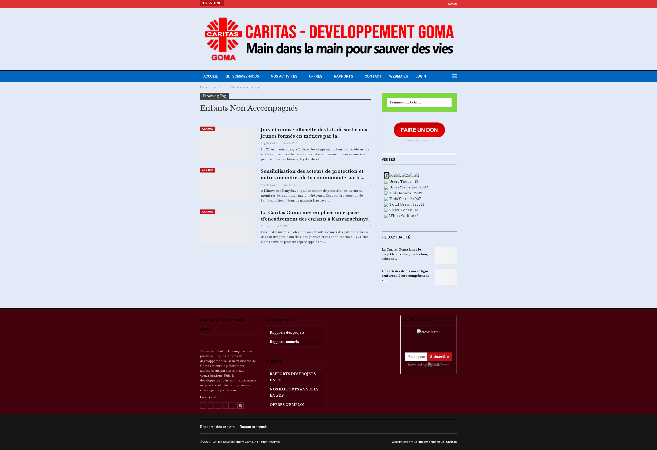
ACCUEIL (210, 76)
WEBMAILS (398, 76)
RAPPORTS (343, 76)
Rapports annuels (284, 342)
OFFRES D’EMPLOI (287, 405)
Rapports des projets (287, 332)
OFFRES (315, 76)
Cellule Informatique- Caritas (435, 442)
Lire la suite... (210, 397)
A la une (207, 128)
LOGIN (421, 76)
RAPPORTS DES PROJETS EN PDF (293, 377)
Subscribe (439, 357)
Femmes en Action (405, 102)
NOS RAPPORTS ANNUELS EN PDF (294, 392)
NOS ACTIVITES (284, 76)
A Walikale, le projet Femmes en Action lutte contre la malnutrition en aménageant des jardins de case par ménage (325, 3)
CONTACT (373, 76)
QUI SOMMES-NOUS (242, 76)
